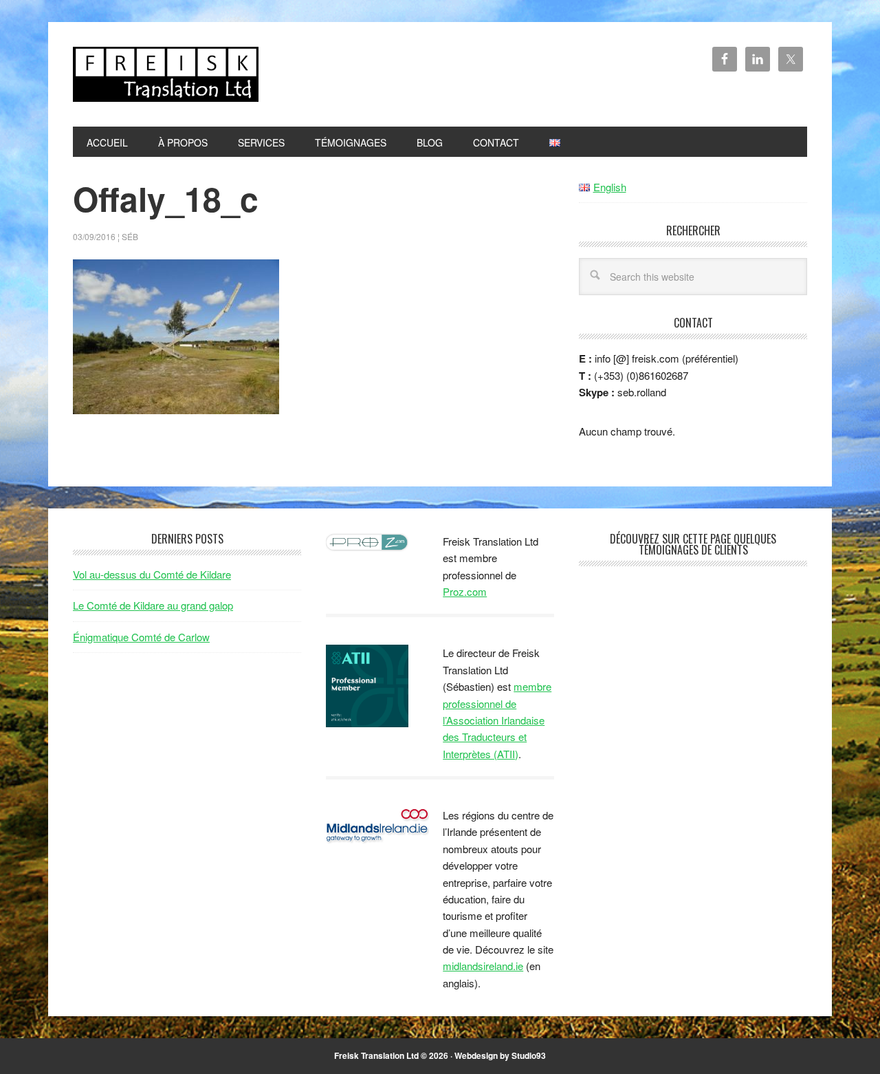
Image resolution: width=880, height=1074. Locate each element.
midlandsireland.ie (483, 965)
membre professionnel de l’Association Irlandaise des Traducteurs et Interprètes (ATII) (497, 720)
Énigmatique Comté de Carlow (141, 637)
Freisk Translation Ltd (165, 74)
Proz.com (465, 591)
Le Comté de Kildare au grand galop (153, 605)
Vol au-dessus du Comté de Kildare (152, 574)
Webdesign (476, 1055)
